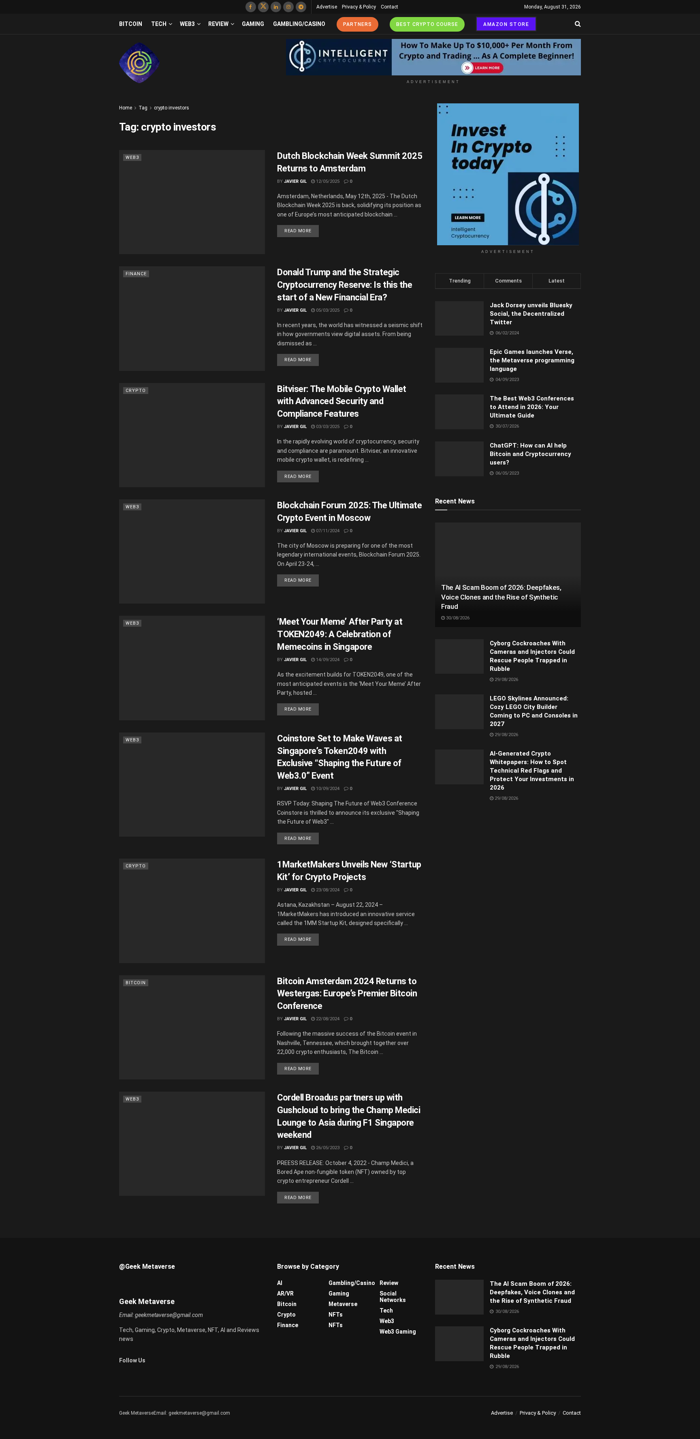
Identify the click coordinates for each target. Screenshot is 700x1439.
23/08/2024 (327, 890)
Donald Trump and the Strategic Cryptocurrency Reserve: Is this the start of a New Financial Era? (344, 284)
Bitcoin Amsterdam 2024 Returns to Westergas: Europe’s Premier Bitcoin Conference (347, 993)
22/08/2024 (327, 1018)
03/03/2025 (327, 426)
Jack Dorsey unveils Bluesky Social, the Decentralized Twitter (531, 314)
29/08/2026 (505, 679)
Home (125, 108)
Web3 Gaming (398, 1331)
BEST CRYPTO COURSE (427, 24)
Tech (158, 24)
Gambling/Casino (299, 24)
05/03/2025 (327, 310)
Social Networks (393, 1296)
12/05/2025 (327, 181)
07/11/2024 (327, 530)
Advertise (326, 7)
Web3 (187, 24)
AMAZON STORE (506, 24)
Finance (136, 273)
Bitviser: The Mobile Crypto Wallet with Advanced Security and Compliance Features (341, 401)
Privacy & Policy (359, 7)
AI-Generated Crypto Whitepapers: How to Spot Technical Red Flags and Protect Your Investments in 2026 (532, 770)
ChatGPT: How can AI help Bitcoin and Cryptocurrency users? (530, 454)
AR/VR (285, 1293)
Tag (143, 108)
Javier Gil (295, 181)
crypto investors (171, 108)
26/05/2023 (327, 1147)
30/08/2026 (457, 618)
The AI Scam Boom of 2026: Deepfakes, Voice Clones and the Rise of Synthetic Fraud (501, 597)
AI (279, 1283)
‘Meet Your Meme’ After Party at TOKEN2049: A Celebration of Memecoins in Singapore (339, 634)
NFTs (336, 1314)
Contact (389, 7)
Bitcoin (130, 24)
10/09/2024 (327, 788)
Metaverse (343, 1304)
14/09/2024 (327, 659)
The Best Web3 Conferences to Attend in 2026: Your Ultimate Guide (532, 407)
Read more (298, 230)
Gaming (253, 24)
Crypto (136, 390)
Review (218, 24)
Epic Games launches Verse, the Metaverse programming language (532, 360)
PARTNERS (357, 24)
